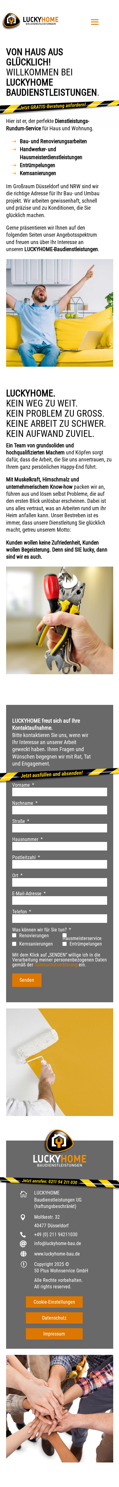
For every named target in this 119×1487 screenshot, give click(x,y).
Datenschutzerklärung (56, 965)
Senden (27, 980)
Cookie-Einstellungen (54, 1302)
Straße (18, 821)
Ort (15, 876)
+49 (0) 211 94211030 (56, 1234)
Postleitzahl (24, 857)
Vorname (21, 785)
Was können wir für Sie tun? (39, 930)
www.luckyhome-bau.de (57, 1254)
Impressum (54, 1334)
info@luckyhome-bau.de (57, 1243)
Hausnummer (25, 839)
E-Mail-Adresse (26, 894)
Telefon (19, 912)
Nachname (22, 803)
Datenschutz (54, 1318)
